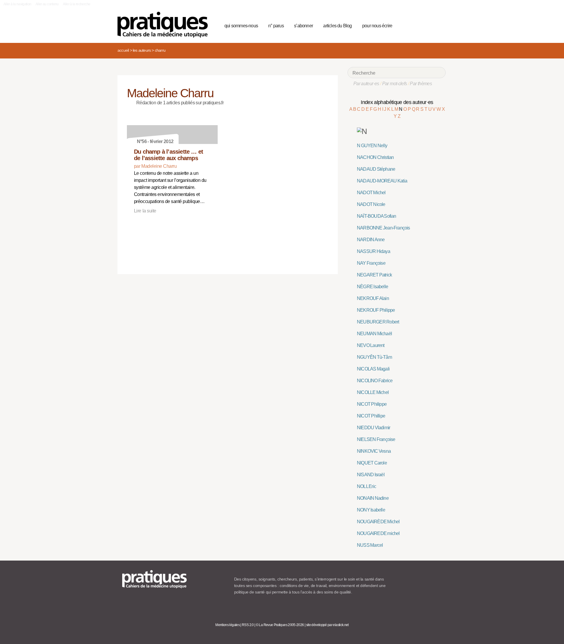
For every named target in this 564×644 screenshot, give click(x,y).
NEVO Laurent (371, 345)
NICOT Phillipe (371, 415)
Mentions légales (227, 625)
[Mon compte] (429, 25)
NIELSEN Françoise (376, 439)
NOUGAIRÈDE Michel (378, 521)
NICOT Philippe (372, 404)
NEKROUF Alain (373, 298)
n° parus (276, 25)
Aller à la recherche (76, 4)
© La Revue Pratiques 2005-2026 (280, 625)
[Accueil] (165, 25)
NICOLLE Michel (373, 392)
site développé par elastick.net (327, 625)
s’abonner (303, 25)
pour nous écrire (377, 25)
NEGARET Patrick (374, 274)
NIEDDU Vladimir (373, 427)
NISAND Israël (371, 474)
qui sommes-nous (241, 25)
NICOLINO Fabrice (374, 380)
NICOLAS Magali (373, 368)
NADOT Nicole (371, 204)
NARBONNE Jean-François (383, 227)
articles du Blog (337, 25)
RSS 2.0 (248, 625)
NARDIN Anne (371, 239)
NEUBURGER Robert (378, 321)
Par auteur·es (366, 83)
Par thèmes (421, 83)
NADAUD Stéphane (376, 169)
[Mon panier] (419, 25)
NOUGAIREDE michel (378, 533)
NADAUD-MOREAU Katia (382, 180)
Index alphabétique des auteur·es (397, 102)
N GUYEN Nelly (372, 145)
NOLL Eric (366, 486)
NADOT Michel (371, 192)
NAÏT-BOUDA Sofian (376, 216)
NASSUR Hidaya (373, 251)
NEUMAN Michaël (374, 333)
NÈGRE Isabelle (372, 286)
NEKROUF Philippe (376, 310)
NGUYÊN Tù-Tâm (374, 357)
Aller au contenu (47, 4)
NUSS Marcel (370, 545)
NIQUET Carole (372, 462)
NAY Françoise (371, 263)
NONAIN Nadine (373, 498)
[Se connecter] (439, 25)
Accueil (123, 50)
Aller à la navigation (17, 4)
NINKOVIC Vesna (374, 451)
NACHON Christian (375, 157)
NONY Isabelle (371, 509)
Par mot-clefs (394, 83)
